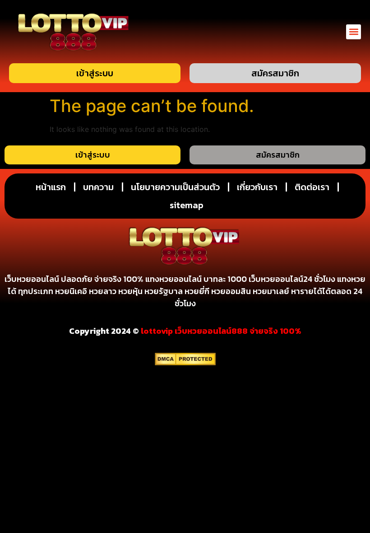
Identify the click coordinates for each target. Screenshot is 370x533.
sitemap (187, 205)
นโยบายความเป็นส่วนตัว (175, 187)
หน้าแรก (51, 187)
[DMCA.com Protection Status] (185, 362)
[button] (353, 31)
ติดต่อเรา (312, 187)
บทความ (98, 187)
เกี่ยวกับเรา (257, 187)
